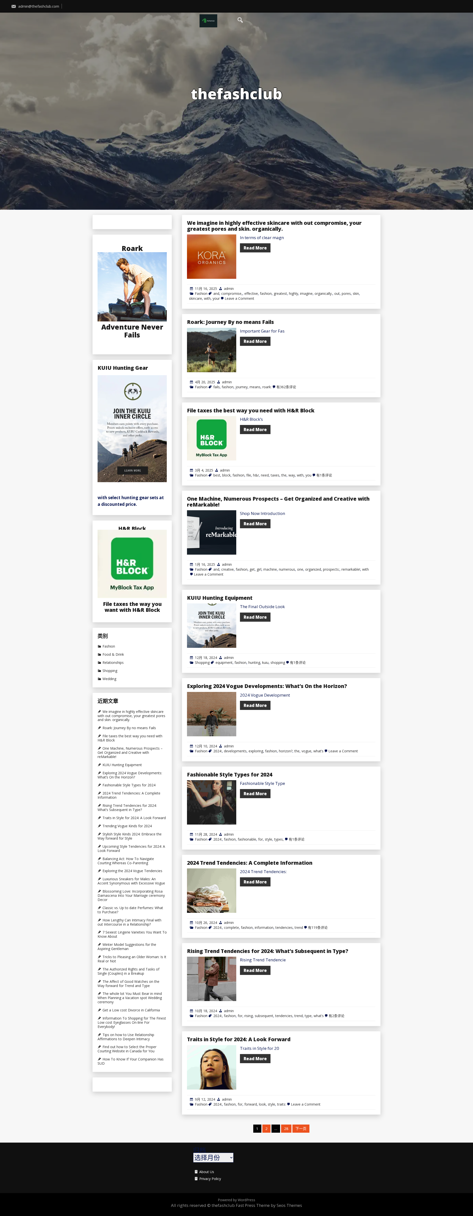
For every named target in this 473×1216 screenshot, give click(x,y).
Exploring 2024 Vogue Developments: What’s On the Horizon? (267, 686)
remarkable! (350, 569)
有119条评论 (318, 927)
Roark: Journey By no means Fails (230, 321)
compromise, (231, 293)
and (216, 293)
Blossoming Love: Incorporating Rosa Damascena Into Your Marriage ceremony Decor (131, 895)
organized (313, 569)
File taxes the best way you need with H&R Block (251, 410)
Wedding (109, 679)
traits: (281, 1104)
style (268, 839)
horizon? (285, 751)
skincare (195, 298)
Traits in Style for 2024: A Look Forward (238, 1039)
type (308, 1015)
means (255, 387)
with (207, 298)
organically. (323, 293)
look (262, 1104)
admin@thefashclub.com (38, 6)
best (216, 475)
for (260, 839)
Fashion (201, 293)
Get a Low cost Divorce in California (131, 1010)
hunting (254, 662)
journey (242, 387)
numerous (287, 569)
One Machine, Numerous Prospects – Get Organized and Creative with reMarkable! (278, 501)
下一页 (300, 1128)
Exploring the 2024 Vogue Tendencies (132, 871)
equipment (224, 662)
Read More (255, 248)
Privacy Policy (210, 1179)
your (216, 298)
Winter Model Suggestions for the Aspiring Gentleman (127, 946)
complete (231, 927)
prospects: (331, 569)
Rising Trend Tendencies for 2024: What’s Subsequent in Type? (267, 951)
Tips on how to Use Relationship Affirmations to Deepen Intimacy (126, 1037)
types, (279, 839)
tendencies (284, 927)
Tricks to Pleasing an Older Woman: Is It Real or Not (132, 959)
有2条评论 (336, 1015)
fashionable (247, 839)
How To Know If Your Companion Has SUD (131, 1061)
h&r (256, 475)
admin (229, 288)
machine (270, 569)
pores (346, 293)
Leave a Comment (239, 298)
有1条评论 (324, 475)
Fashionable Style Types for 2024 (229, 774)
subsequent (264, 1015)
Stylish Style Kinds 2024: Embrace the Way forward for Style (130, 836)
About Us (206, 1172)
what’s (318, 751)
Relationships (113, 662)
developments (235, 751)
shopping (277, 662)
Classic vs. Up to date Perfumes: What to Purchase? (130, 910)
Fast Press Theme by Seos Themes (269, 1205)
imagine (306, 293)
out (337, 293)
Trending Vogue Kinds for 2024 (127, 826)
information (264, 927)
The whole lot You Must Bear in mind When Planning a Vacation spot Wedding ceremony (130, 997)
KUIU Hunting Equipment (220, 597)
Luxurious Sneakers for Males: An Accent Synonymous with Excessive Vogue (131, 881)
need (265, 475)
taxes (275, 475)
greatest (280, 293)
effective (251, 293)
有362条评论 (286, 387)
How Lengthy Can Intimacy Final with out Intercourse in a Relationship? (129, 922)
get (252, 569)
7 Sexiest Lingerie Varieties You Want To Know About (132, 934)
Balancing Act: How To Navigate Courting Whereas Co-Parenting (126, 861)
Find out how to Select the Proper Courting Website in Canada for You (127, 1049)
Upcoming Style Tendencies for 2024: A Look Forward (131, 848)
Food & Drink (113, 654)
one (300, 569)
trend (299, 927)
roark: (266, 387)
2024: (217, 751)
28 (286, 1128)
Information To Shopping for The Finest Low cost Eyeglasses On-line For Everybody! (132, 1022)
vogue (306, 751)
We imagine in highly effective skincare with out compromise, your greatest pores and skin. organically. (274, 225)
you (308, 475)
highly (293, 293)
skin (356, 293)
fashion (266, 293)
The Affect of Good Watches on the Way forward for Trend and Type (128, 983)
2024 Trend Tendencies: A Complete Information (249, 862)
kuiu (265, 662)
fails (216, 387)
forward (250, 1104)
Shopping (202, 662)
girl (259, 569)
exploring (256, 751)
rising (248, 1015)
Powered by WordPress (236, 1200)
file (248, 475)
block (226, 475)
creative (227, 569)
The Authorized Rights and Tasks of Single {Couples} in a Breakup (128, 971)
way (291, 475)
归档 (199, 1150)
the (284, 475)
